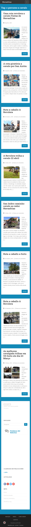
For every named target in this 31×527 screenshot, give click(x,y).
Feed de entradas (8, 495)
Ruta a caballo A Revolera (12, 111)
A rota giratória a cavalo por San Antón (15, 65)
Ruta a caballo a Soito (14, 254)
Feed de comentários (9, 498)
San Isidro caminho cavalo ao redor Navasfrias (13, 206)
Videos (14, 516)
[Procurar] (25, 424)
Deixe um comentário (20, 70)
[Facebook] (5, 484)
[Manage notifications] (4, 522)
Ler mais (25, 53)
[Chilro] (10, 484)
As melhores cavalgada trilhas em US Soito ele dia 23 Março (14, 355)
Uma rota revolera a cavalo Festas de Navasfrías (14, 16)
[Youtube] (13, 484)
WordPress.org (7, 501)
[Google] (8, 484)
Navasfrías (7, 2)
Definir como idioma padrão (11, 406)
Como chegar (22, 516)
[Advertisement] (15, 413)
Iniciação (7, 516)
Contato (15, 519)
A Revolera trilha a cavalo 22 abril (13, 157)
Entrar (5, 492)
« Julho (6, 472)
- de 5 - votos (15, 525)
